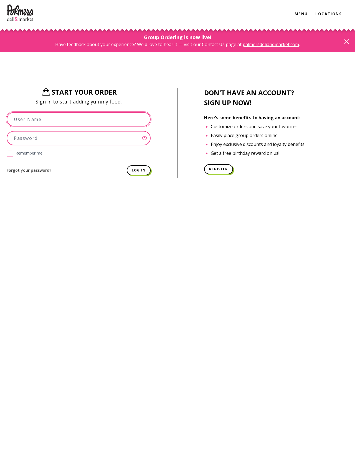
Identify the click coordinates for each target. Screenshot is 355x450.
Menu (301, 13)
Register (218, 169)
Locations (328, 13)
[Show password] (146, 138)
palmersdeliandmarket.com (271, 44)
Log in (139, 170)
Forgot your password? (29, 170)
